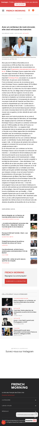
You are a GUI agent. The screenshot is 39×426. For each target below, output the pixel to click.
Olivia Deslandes (19, 323)
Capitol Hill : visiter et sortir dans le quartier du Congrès (13, 260)
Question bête (7, 236)
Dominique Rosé (13, 78)
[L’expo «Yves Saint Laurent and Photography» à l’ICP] (7, 322)
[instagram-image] (7, 360)
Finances (17, 328)
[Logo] (15, 10)
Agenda (5, 245)
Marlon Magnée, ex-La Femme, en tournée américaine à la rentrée (13, 216)
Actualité (25, 33)
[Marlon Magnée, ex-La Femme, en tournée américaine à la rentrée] (7, 302)
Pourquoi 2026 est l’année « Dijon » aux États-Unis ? (15, 234)
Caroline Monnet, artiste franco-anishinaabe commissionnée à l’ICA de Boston (14, 251)
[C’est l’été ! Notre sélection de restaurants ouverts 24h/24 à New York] (7, 312)
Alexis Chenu (17, 304)
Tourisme (5, 263)
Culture (5, 255)
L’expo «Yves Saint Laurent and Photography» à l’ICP (24, 321)
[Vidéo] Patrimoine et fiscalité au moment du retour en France (13, 242)
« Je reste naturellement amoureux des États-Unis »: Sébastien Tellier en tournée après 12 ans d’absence (15, 225)
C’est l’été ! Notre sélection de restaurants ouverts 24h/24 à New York (25, 312)
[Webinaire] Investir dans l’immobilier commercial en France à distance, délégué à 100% (25, 332)
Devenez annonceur (8, 395)
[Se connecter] (29, 10)
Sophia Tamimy (18, 335)
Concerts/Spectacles (10, 219)
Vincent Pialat (18, 315)
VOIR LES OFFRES (20, 4)
